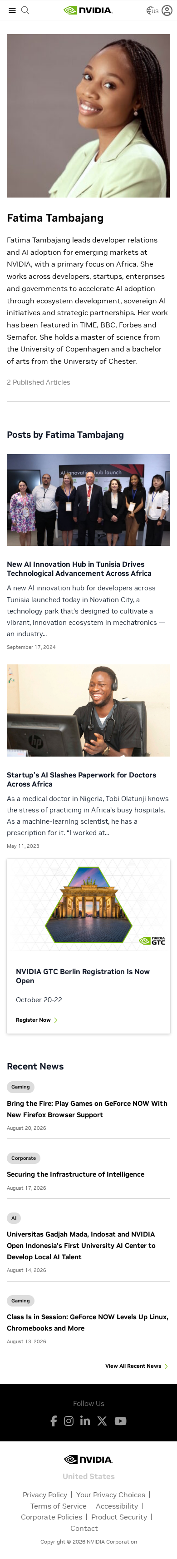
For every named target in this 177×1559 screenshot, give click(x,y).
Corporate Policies (51, 1516)
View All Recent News (133, 1365)
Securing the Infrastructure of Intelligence (75, 1174)
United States (89, 1475)
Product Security (119, 1516)
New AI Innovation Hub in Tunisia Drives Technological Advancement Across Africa (79, 568)
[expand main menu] (12, 10)
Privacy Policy (45, 1494)
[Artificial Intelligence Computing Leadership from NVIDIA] (88, 10)
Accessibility (117, 1505)
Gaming (20, 1087)
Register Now (33, 1019)
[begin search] (25, 10)
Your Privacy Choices (110, 1494)
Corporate (23, 1158)
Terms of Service (58, 1505)
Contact (84, 1528)
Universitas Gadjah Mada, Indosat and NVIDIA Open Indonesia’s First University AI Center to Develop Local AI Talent (81, 1245)
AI (13, 1218)
